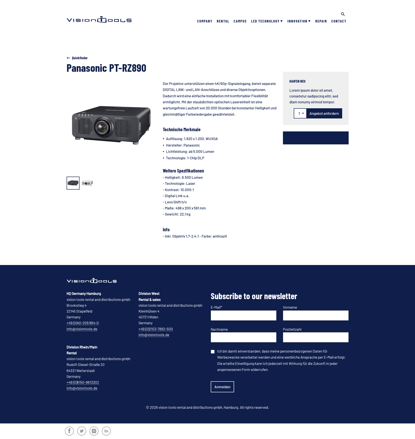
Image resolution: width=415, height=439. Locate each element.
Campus (240, 21)
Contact (338, 21)
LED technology (265, 21)
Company (204, 21)
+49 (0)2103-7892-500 (156, 329)
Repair (321, 21)
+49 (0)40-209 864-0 (83, 323)
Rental (223, 21)
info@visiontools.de (82, 329)
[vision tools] (99, 13)
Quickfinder (80, 58)
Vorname (290, 307)
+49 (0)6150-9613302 (83, 382)
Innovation (297, 21)
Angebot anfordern (324, 113)
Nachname (219, 329)
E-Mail (216, 307)
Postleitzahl (292, 329)
